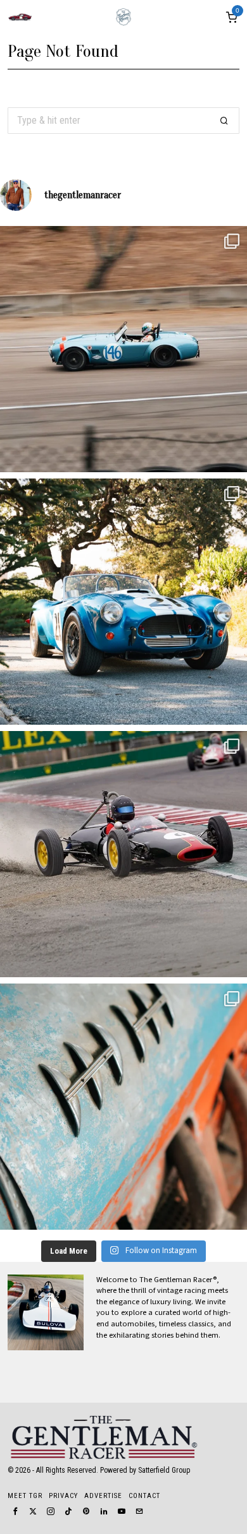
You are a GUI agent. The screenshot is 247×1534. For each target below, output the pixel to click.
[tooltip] (15, 1511)
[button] (224, 120)
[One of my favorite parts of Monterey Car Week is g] (123, 1107)
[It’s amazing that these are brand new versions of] (123, 602)
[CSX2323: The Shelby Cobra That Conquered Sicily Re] (123, 349)
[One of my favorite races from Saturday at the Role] (123, 854)
